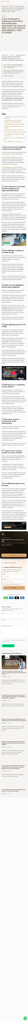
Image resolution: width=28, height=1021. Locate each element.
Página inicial (5, 6)
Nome (3, 613)
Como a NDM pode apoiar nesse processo (13, 141)
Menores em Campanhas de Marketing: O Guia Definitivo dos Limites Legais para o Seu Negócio (14, 720)
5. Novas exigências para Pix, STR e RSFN (13, 129)
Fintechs (11, 6)
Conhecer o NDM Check (6, 545)
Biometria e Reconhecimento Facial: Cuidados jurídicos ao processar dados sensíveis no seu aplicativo (13, 743)
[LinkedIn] (11, 598)
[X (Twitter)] (17, 598)
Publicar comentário (8, 645)
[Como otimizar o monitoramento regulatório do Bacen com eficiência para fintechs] (14, 781)
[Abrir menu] (25, 2)
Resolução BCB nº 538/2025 (9, 157)
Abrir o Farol (13, 555)
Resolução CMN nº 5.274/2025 (11, 167)
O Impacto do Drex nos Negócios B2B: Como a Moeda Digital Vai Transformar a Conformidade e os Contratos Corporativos (14, 697)
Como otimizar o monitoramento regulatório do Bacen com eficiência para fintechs (13, 790)
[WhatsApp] (6, 598)
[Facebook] (22, 598)
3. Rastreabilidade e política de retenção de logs (14, 124)
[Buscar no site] (22, 2)
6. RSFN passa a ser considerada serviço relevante (15, 132)
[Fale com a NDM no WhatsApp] (25, 1018)
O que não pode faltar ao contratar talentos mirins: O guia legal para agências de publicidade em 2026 (14, 673)
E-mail (3, 619)
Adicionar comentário (6, 625)
